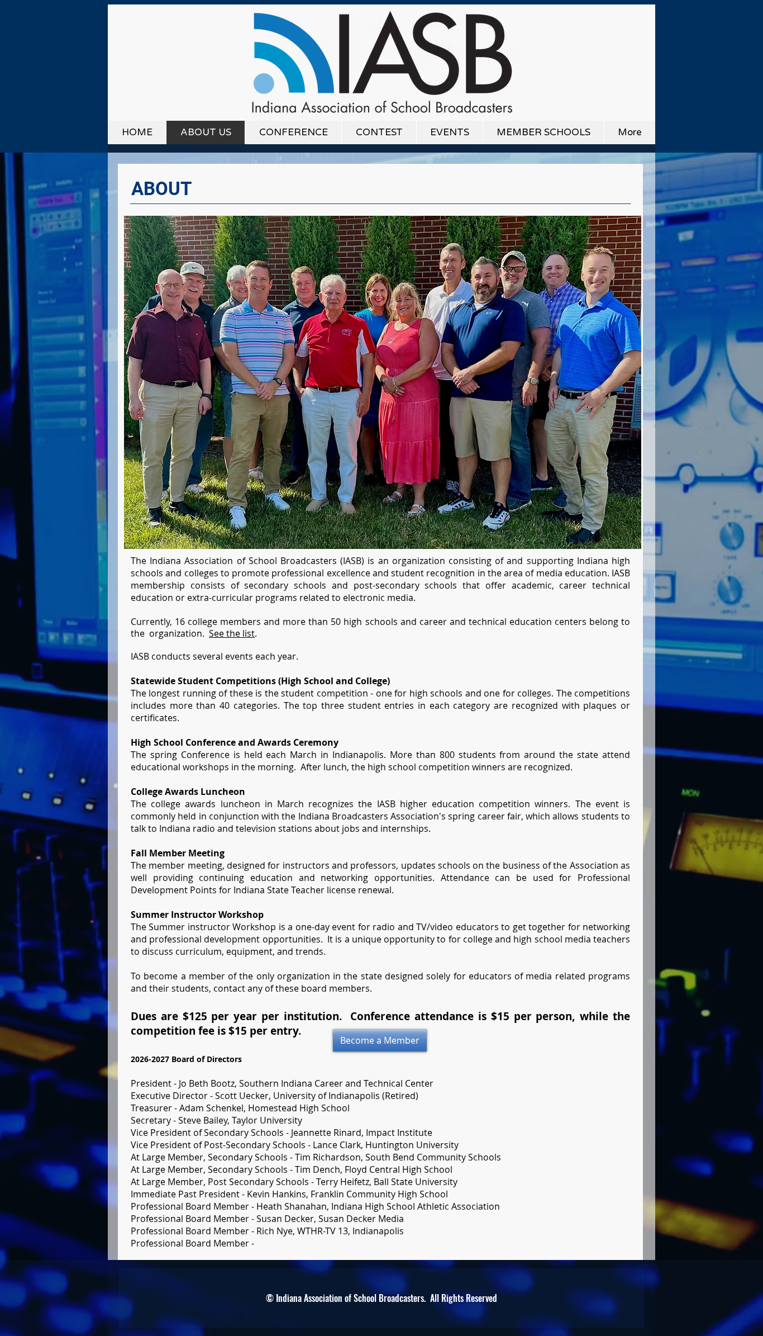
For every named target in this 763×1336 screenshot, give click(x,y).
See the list (232, 633)
